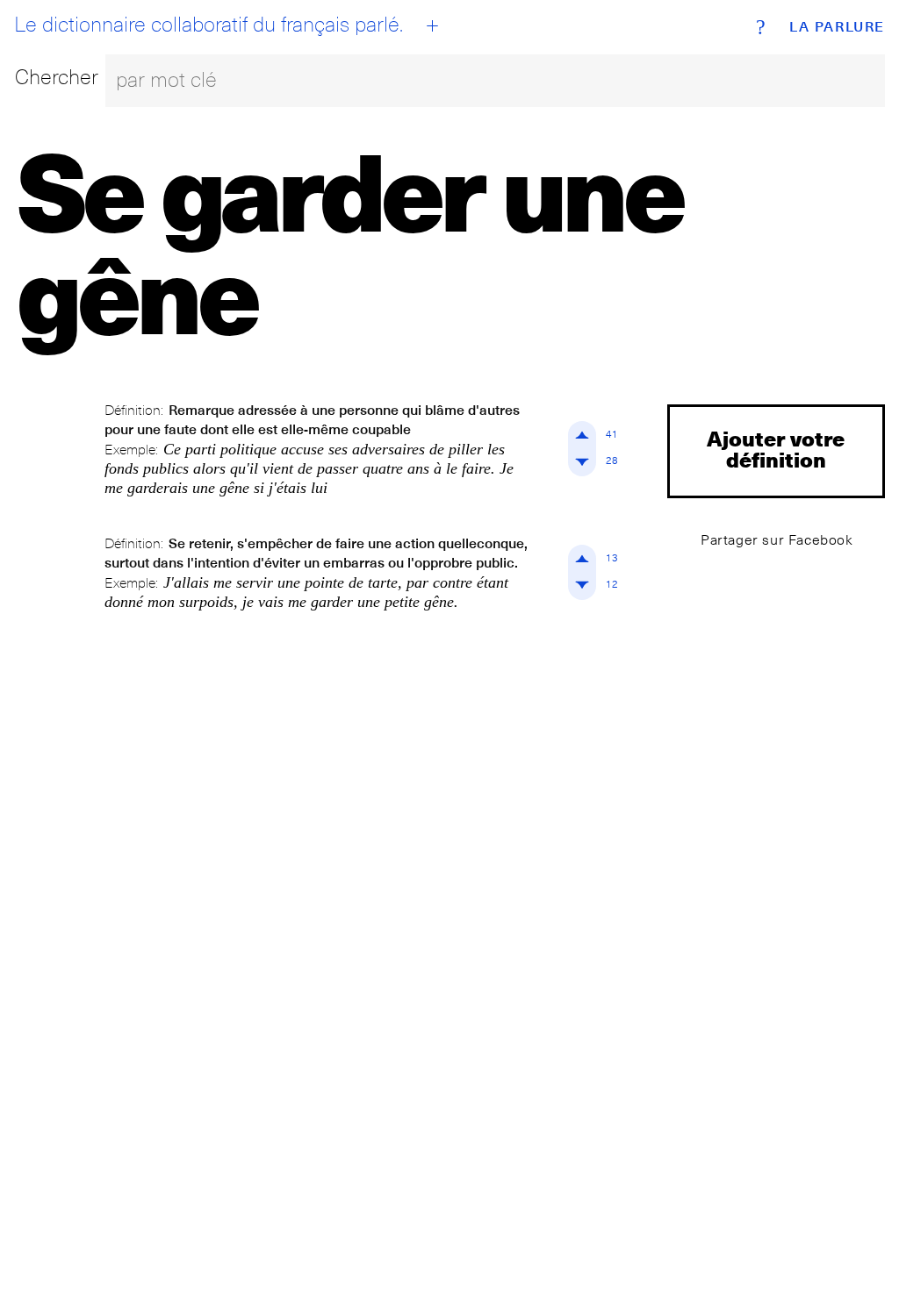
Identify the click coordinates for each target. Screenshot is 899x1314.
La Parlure (837, 27)
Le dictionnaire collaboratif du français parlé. (208, 25)
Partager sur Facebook (777, 540)
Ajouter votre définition (776, 448)
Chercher (56, 76)
